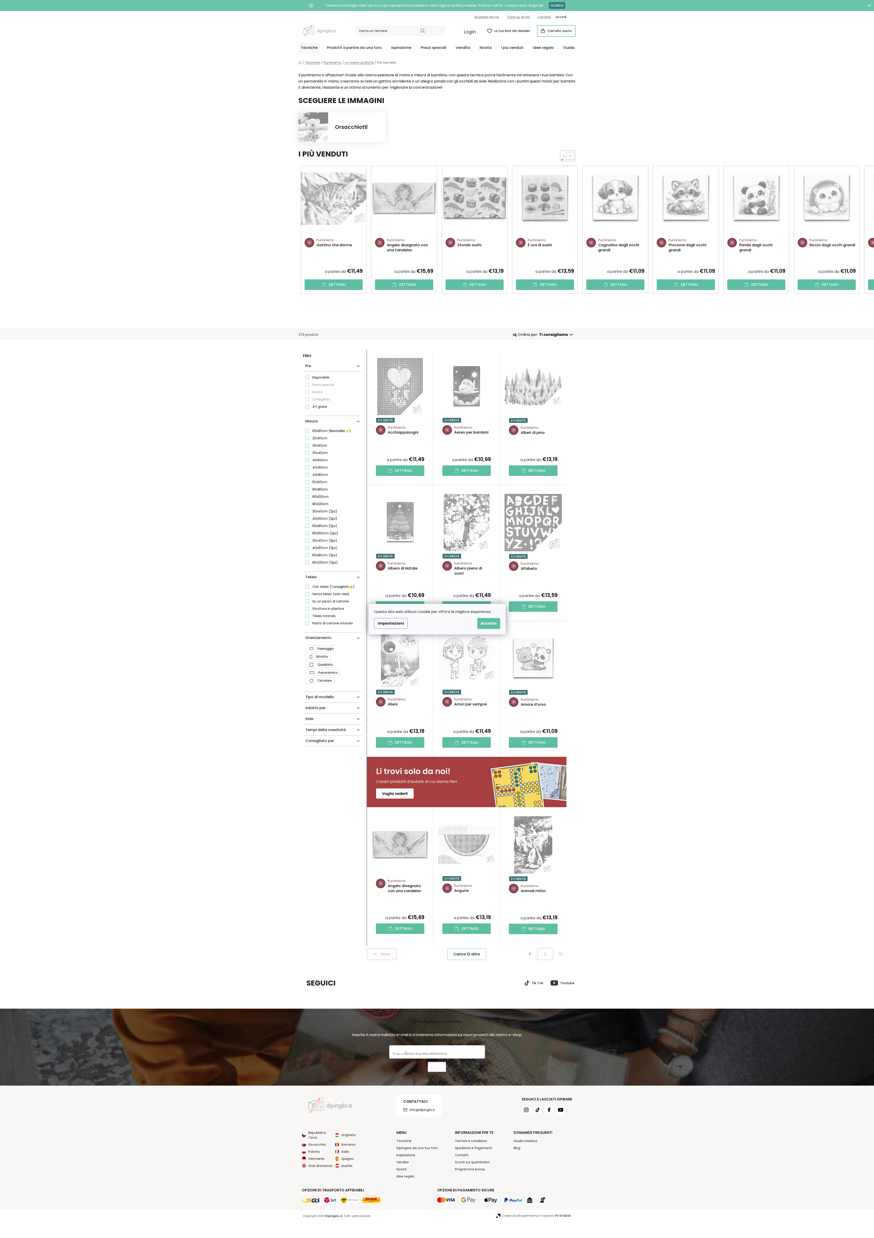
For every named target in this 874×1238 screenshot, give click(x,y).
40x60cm (320, 467)
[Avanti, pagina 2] (545, 954)
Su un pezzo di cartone (330, 601)
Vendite (402, 1162)
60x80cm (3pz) (324, 555)
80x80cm (320, 489)
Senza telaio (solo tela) (330, 594)
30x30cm (319, 445)
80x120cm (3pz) (325, 562)
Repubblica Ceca (317, 1135)
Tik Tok (537, 983)
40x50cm (320, 460)
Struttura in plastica (328, 609)
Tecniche (404, 1141)
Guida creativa (525, 1141)
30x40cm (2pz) (324, 511)
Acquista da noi (486, 17)
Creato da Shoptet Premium (521, 1216)
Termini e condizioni (471, 1141)
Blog (517, 1148)
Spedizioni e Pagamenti (473, 1148)
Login (470, 32)
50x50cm (319, 482)
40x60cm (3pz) (324, 548)
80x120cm (320, 504)
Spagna (347, 1158)
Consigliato (321, 399)
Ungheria (348, 1135)
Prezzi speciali (323, 385)
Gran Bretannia (320, 1166)
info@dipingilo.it (422, 1110)
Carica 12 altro (466, 954)
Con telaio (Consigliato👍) (333, 587)
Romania (348, 1144)
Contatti (544, 17)
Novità (317, 392)
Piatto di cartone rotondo (332, 623)
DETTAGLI (337, 284)
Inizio (385, 954)
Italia (345, 1151)
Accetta (489, 623)
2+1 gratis (319, 407)
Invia (437, 1067)
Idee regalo (405, 1176)
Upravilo (557, 1216)
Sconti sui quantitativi (472, 1162)
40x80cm (320, 475)
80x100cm (320, 497)
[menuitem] (309, 47)
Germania (316, 1158)
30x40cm (320, 453)
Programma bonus (470, 1169)
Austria (346, 1166)
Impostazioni (391, 623)
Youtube (567, 983)
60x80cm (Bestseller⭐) (331, 431)
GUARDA (557, 5)
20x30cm (319, 438)
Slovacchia (317, 1144)
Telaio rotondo (324, 616)
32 (560, 954)
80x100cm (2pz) (325, 533)
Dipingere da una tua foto (417, 1148)
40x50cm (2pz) (324, 519)
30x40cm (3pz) (324, 540)
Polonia (314, 1151)
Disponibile (320, 377)
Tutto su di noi (518, 17)
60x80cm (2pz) (324, 526)
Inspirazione (405, 1155)
